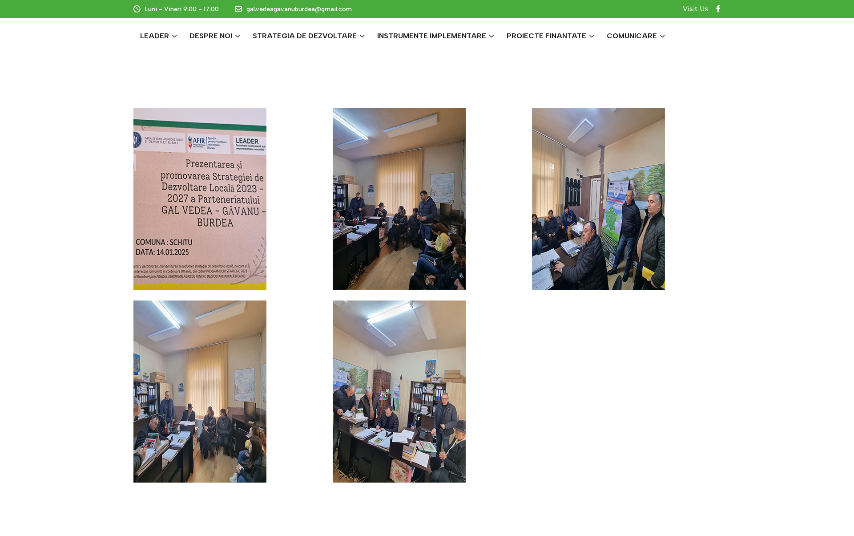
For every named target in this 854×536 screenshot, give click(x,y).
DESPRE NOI (210, 36)
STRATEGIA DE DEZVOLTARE (305, 36)
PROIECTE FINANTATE (546, 36)
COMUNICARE (632, 36)
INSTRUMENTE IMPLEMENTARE (431, 36)
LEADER (154, 36)
